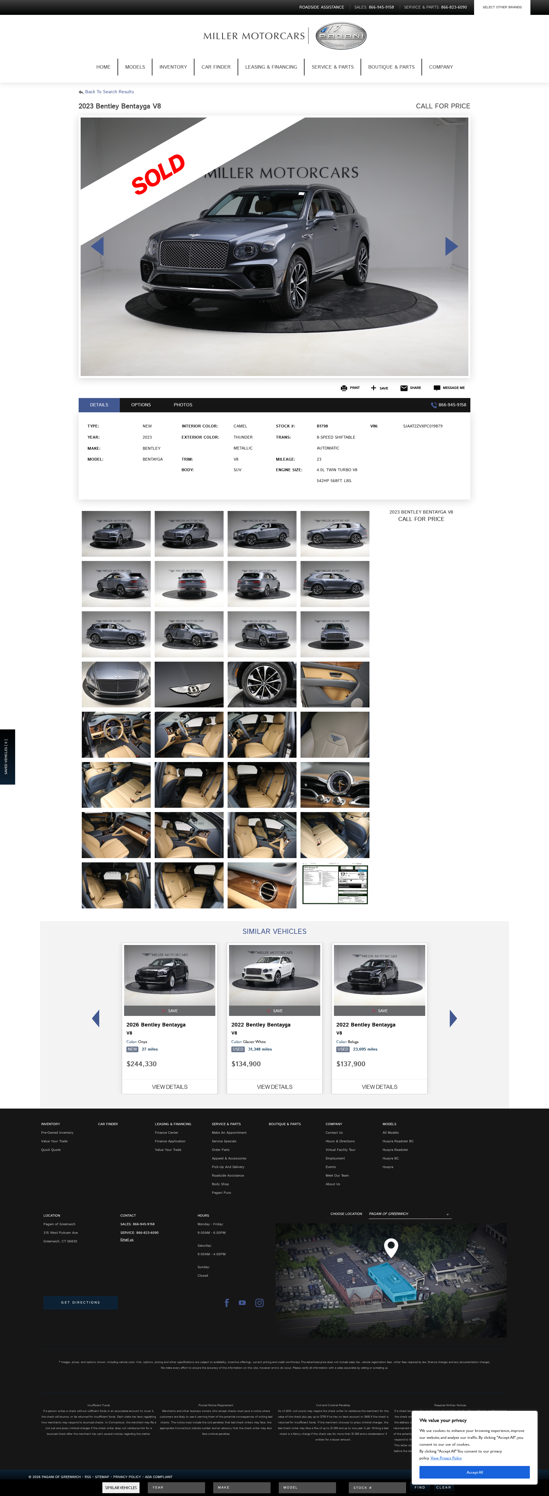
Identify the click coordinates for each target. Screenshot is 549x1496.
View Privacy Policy (446, 1458)
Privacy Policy (127, 1477)
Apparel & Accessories (229, 1158)
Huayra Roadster (395, 1149)
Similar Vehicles (121, 1488)
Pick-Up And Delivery (228, 1167)
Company (441, 67)
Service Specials (224, 1141)
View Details (170, 1087)
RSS (88, 1477)
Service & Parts (333, 67)
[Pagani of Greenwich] (245, 35)
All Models (391, 1132)
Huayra (388, 1167)
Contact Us (334, 1132)
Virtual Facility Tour (340, 1149)
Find (420, 1487)
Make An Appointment (229, 1132)
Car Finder (216, 67)
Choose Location (346, 1214)
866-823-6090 (147, 1232)
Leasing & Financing (271, 67)
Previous (94, 1018)
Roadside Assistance (228, 1175)
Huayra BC (391, 1158)
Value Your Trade (54, 1141)
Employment (335, 1158)
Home (103, 67)
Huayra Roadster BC (398, 1141)
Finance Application (170, 1141)
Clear (443, 1487)
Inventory (173, 67)
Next (455, 1018)
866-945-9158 (144, 1224)
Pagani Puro (221, 1192)
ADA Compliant (158, 1477)
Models (135, 67)
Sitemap (102, 1477)
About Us (333, 1184)
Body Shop (220, 1184)
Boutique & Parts (391, 67)
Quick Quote (51, 1149)
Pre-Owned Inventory (57, 1132)
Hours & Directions (340, 1141)
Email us (127, 1239)
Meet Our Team (337, 1175)
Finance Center (166, 1132)
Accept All (475, 1472)
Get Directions (80, 1302)
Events (331, 1167)
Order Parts (221, 1149)
